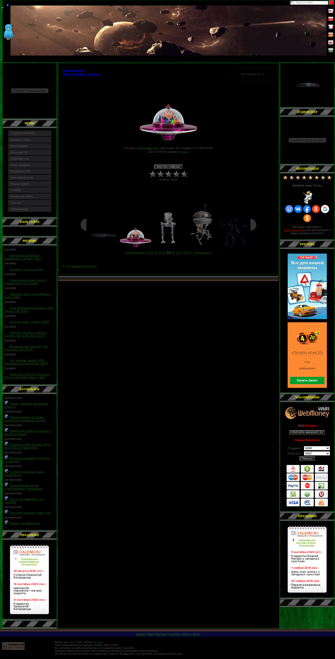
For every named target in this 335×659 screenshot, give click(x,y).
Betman (184, 152)
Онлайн (16, 190)
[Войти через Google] (325, 209)
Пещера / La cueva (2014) (26, 269)
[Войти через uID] (289, 209)
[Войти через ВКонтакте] (298, 209)
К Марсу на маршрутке (24, 523)
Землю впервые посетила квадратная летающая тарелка (25, 419)
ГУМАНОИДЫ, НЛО (147, 148)
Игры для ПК (19, 152)
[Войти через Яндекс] (316, 209)
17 (180, 252)
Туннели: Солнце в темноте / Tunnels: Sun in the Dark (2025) (26, 334)
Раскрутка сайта (22, 196)
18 (184, 252)
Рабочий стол (20, 158)
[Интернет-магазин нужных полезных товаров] (307, 286)
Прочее (16, 202)
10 (152, 252)
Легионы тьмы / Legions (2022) (29, 321)
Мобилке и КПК (21, 171)
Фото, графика (20, 165)
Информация (19, 209)
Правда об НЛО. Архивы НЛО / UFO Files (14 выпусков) (28, 446)
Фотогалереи (19, 146)
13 (163, 252)
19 (188, 252)
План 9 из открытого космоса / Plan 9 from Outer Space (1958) (27, 376)
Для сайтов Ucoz (22, 177)
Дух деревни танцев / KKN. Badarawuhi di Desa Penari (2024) (26, 362)
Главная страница (23, 133)
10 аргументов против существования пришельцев (24, 487)
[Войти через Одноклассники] (307, 218)
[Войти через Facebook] (307, 209)
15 (173, 252)
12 (159, 252)
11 (155, 252)
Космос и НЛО (20, 139)
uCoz (100, 642)
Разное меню (19, 183)
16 (176, 252)
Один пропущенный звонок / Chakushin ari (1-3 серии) (26, 281)
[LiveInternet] (13, 649)
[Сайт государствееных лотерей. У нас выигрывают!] (307, 355)
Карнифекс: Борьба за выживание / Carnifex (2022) (23, 257)
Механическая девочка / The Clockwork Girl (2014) (26, 348)
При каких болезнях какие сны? (30, 512)
